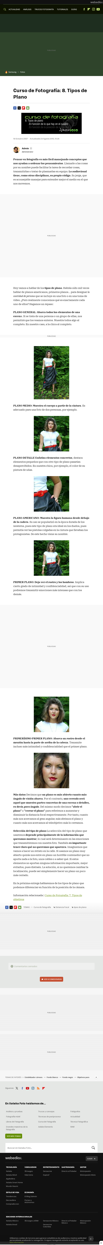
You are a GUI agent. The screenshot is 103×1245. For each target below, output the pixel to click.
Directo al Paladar (69, 1171)
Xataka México (12, 1220)
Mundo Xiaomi (12, 1186)
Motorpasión (85, 1171)
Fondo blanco (52, 1077)
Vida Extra (29, 1175)
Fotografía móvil (13, 1116)
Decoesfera (11, 1200)
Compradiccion (12, 1204)
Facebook (84, 9)
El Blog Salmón (31, 1196)
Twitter (19, 108)
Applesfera (10, 1178)
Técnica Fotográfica (79, 1121)
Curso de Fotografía (47, 1121)
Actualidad (75, 1116)
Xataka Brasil (11, 1224)
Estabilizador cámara (34, 1077)
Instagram (93, 9)
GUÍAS (74, 9)
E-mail (27, 108)
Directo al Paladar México (69, 1221)
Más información (17, 1242)
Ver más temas (14, 1136)
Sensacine (47, 1171)
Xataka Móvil (11, 1175)
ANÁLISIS (27, 9)
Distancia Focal (62, 907)
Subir (89, 1158)
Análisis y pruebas (14, 1111)
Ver (53, 979)
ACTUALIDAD (14, 9)
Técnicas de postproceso (49, 1116)
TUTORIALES (62, 9)
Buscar (93, 1147)
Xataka (9, 1171)
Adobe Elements (45, 1126)
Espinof (46, 1175)
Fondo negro (67, 1077)
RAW (72, 1126)
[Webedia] (96, 2)
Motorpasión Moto (88, 1175)
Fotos (22, 72)
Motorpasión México (85, 1221)
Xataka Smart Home (14, 1182)
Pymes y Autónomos (29, 1201)
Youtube (98, 9)
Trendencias (11, 1196)
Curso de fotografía (42, 907)
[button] (26, 148)
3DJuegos (29, 1171)
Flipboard (88, 9)
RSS (38, 1088)
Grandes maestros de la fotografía (16, 1128)
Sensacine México (50, 1220)
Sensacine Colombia (47, 1225)
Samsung (12, 72)
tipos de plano (80, 907)
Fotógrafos (75, 1111)
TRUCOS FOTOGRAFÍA (44, 9)
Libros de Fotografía (15, 1121)
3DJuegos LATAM (31, 1220)
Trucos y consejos (46, 1111)
